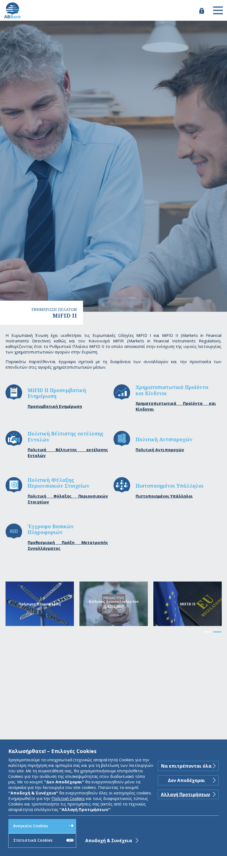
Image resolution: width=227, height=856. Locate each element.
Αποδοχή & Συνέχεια (108, 840)
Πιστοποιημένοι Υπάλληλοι (164, 496)
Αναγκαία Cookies (30, 825)
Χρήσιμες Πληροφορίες (40, 603)
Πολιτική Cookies (68, 798)
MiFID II (187, 603)
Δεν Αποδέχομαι (186, 780)
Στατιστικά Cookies (32, 840)
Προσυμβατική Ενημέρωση (55, 406)
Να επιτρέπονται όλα (186, 766)
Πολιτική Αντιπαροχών (160, 449)
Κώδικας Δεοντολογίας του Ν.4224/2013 (114, 604)
